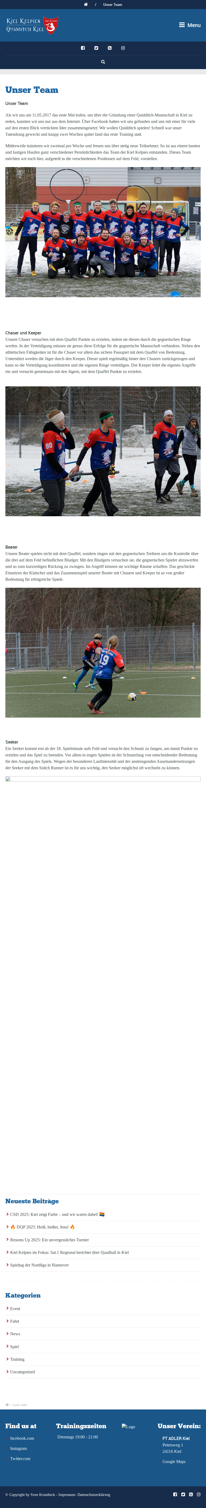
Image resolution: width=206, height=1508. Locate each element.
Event (15, 1308)
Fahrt (14, 1321)
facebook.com (22, 1438)
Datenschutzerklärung (94, 1495)
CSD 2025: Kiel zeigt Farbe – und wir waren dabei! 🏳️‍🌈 (57, 1214)
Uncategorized (22, 1372)
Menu (193, 25)
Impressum (66, 1495)
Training (17, 1359)
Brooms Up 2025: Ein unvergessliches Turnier (49, 1240)
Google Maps (174, 1461)
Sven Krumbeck (43, 1495)
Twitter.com (20, 1458)
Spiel (14, 1346)
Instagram (18, 1448)
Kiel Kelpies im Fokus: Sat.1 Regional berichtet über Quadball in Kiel (69, 1252)
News (15, 1334)
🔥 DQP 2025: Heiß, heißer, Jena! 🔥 (42, 1227)
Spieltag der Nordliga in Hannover (39, 1265)
